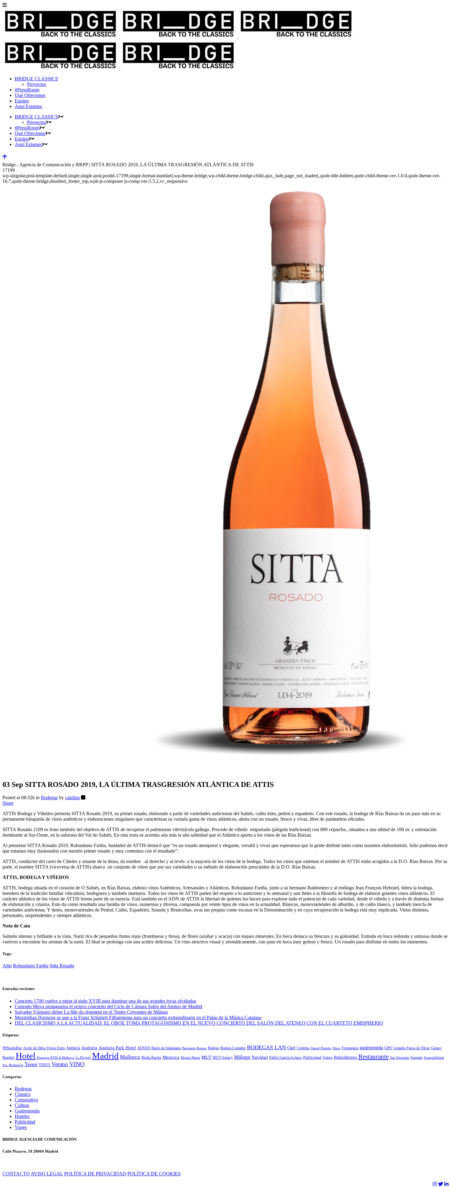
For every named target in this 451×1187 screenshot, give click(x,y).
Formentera (350, 1048)
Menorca (171, 1057)
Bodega (213, 1048)
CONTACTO (16, 1173)
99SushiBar (12, 1048)
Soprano (417, 1057)
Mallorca (130, 1057)
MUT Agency (223, 1057)
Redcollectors (345, 1057)
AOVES (143, 1048)
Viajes (21, 1127)
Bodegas (49, 797)
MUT (206, 1057)
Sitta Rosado (62, 965)
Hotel (26, 1056)
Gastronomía (27, 1110)
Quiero (327, 1057)
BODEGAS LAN (266, 1047)
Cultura (22, 1105)
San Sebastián (399, 1057)
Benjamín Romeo (194, 1048)
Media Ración (151, 1057)
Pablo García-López (285, 1057)
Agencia (73, 1048)
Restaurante (373, 1056)
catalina (72, 797)
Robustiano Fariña (30, 965)
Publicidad (312, 1057)
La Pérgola (83, 1057)
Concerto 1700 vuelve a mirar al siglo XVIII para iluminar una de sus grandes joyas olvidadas (105, 1001)
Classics (22, 1094)
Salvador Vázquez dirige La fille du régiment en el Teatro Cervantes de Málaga (91, 1012)
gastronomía (371, 1047)
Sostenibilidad (434, 1057)
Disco (337, 1048)
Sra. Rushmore (12, 1065)
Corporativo (26, 1099)
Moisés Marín (190, 1057)
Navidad (260, 1057)
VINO (76, 1064)
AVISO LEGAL (47, 1173)
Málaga (242, 1057)
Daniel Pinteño (320, 1048)
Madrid (105, 1056)
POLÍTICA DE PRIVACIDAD (95, 1173)
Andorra (89, 1047)
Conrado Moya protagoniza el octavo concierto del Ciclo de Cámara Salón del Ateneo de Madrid (108, 1006)
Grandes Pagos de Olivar (411, 1048)
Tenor (31, 1064)
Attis (7, 965)
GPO (388, 1048)
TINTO (44, 1065)
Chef (291, 1048)
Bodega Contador (233, 1048)
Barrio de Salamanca (166, 1048)
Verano (60, 1064)
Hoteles (22, 1116)
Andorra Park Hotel (117, 1047)
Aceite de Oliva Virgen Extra (44, 1048)
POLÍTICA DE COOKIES (154, 1173)
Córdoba (303, 1048)
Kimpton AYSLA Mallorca (55, 1057)
